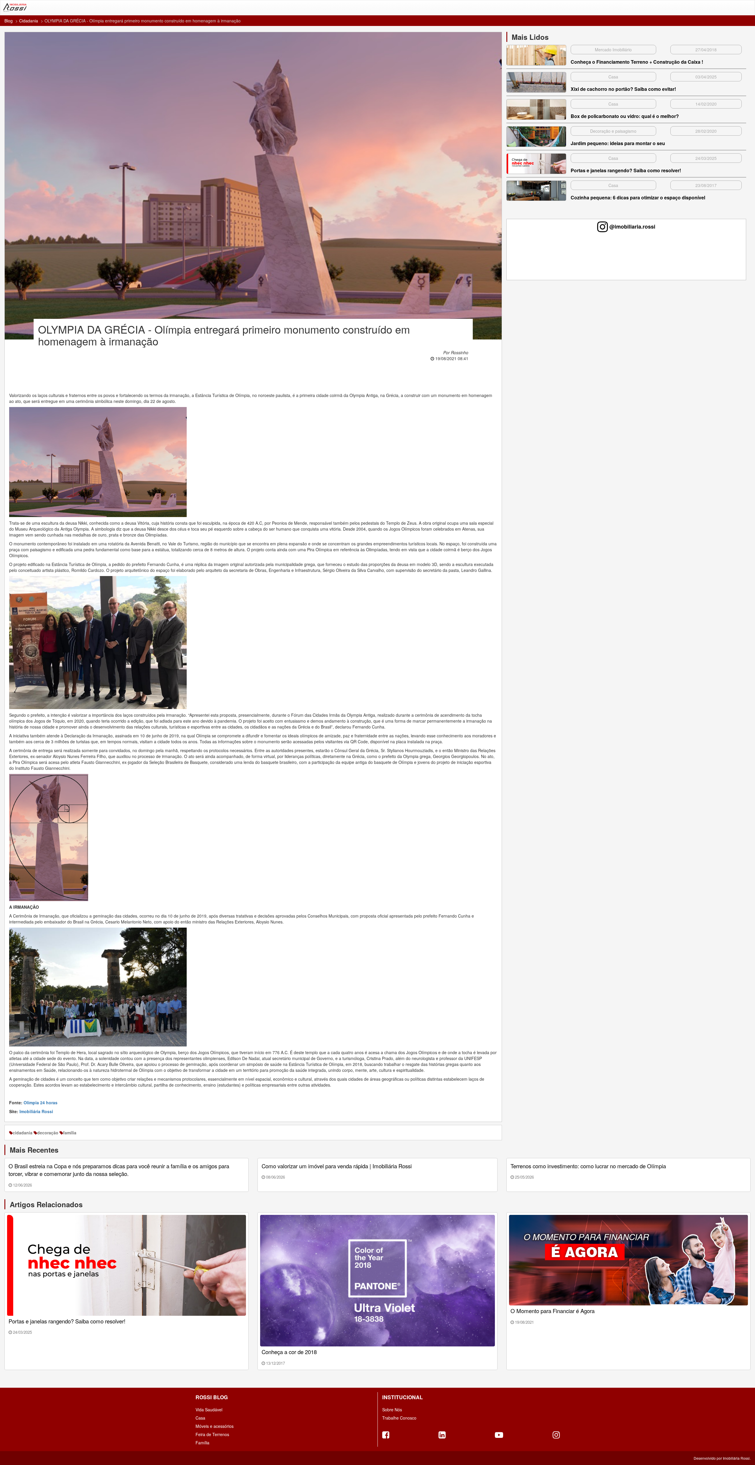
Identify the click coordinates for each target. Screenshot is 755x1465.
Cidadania (28, 21)
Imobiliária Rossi (36, 1111)
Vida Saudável (209, 1409)
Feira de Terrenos (212, 1434)
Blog (8, 21)
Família (202, 1443)
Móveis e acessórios (215, 1426)
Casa (200, 1418)
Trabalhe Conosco (399, 1418)
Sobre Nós (392, 1409)
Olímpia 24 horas (41, 1102)
